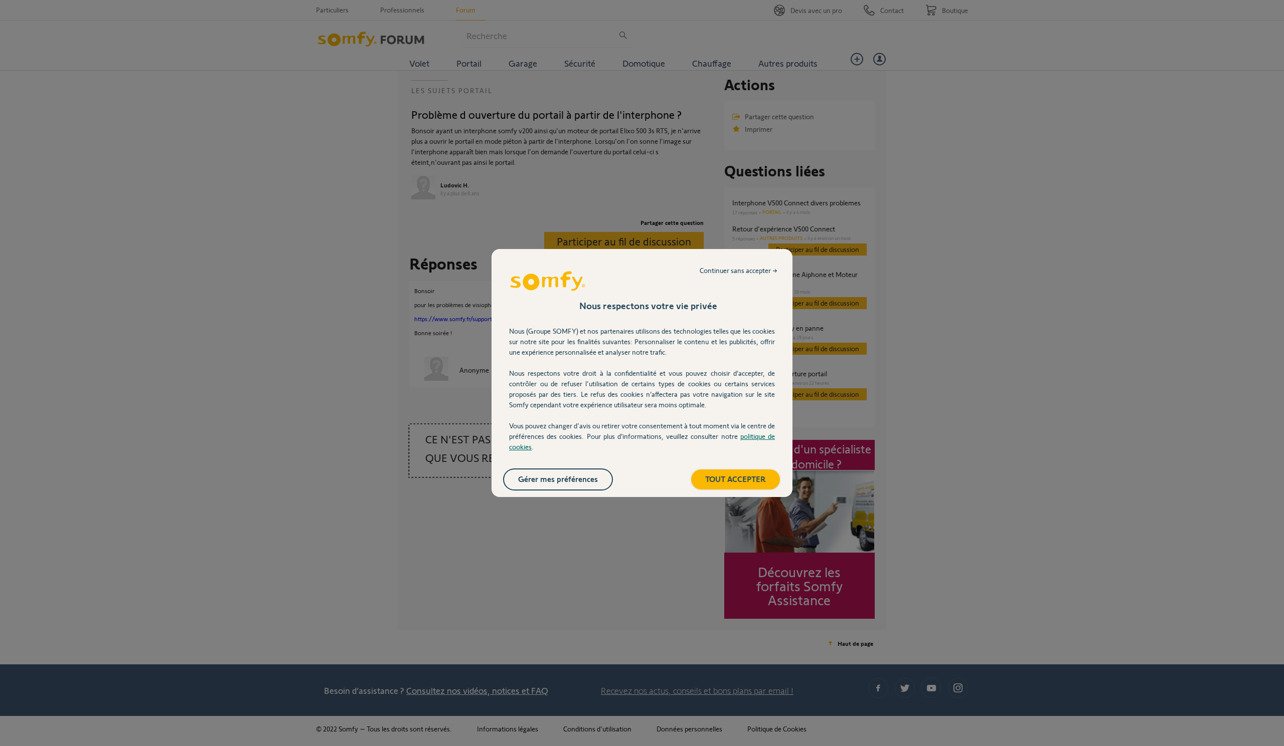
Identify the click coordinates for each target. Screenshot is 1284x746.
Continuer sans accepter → (738, 270)
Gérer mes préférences (558, 478)
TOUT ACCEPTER (735, 478)
